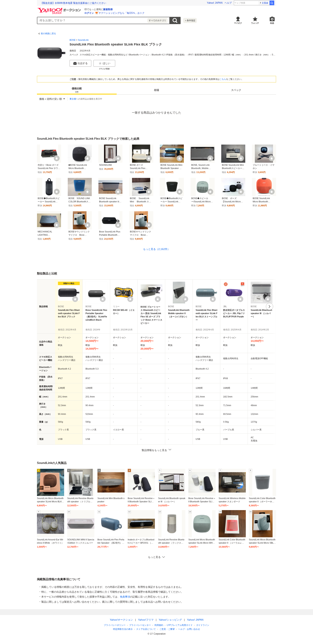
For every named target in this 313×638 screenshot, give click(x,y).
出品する (83, 63)
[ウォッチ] (57, 158)
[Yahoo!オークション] (60, 9)
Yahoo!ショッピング (170, 619)
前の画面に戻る (48, 33)
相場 (156, 90)
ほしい (106, 63)
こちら (223, 79)
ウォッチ (255, 23)
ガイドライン (202, 625)
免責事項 (125, 596)
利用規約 (159, 625)
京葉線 (265, 3)
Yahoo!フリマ (146, 619)
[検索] (272, 3)
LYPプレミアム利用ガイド (180, 625)
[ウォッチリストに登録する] (75, 299)
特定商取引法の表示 (123, 629)
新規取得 (108, 9)
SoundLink (83, 40)
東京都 (73, 99)
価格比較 (77, 90)
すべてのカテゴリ (157, 20)
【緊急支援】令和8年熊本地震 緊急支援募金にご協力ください (73, 3)
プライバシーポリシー (115, 625)
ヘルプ (228, 2)
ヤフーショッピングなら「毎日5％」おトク (122, 13)
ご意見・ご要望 (167, 629)
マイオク (238, 23)
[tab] (77, 90)
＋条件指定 (190, 20)
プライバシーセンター (140, 625)
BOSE (73, 40)
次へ (269, 306)
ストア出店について (146, 629)
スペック (236, 90)
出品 (272, 23)
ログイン (89, 13)
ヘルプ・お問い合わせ (189, 629)
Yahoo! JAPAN (214, 2)
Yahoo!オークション (121, 619)
